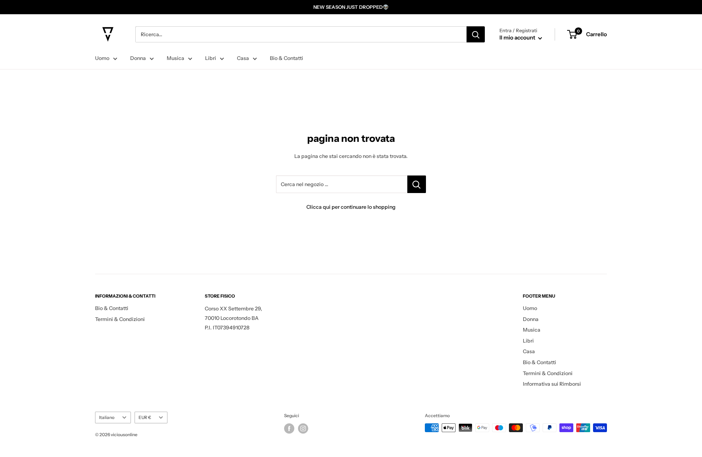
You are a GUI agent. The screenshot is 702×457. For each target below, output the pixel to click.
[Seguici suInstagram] (303, 428)
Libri (210, 58)
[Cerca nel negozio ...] (416, 184)
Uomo (102, 58)
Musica (175, 58)
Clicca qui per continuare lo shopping (351, 207)
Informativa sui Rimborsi (552, 384)
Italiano (106, 417)
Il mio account (517, 37)
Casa (243, 58)
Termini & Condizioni (120, 319)
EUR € (145, 417)
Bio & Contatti (286, 58)
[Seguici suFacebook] (289, 428)
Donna (138, 58)
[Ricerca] (476, 34)
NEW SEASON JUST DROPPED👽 (351, 7)
